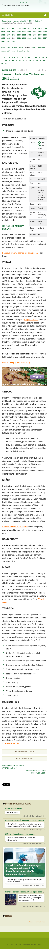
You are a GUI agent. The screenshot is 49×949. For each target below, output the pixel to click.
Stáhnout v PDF (26, 759)
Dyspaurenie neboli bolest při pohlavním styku (24, 820)
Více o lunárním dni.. (11, 743)
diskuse (8, 916)
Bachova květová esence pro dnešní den (20, 253)
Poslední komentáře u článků (18, 804)
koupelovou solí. (31, 319)
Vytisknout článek (26, 752)
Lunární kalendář (20, 21)
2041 (30, 21)
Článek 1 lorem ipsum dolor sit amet (20, 834)
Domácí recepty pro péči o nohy (16, 362)
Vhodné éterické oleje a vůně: (15, 527)
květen (37, 21)
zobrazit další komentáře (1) (32, 816)
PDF (45, 70)
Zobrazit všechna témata (36, 922)
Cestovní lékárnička (13, 809)
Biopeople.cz (25, 2)
